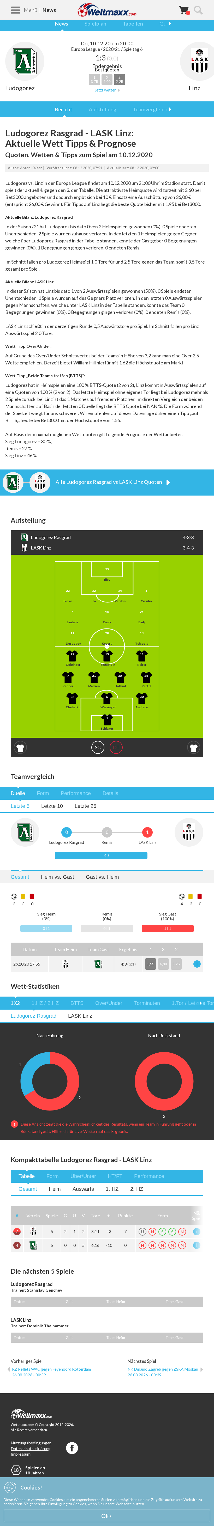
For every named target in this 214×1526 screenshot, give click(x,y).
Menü (30, 10)
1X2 (15, 1003)
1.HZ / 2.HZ (45, 1003)
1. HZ (112, 1189)
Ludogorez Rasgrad (33, 1016)
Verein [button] (33, 1215)
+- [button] (109, 1215)
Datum (19, 1301)
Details (110, 793)
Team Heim (115, 1301)
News (61, 23)
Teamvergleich (150, 109)
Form (43, 793)
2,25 (119, 79)
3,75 (94, 79)
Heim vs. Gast (57, 877)
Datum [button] (29, 949)
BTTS (77, 1003)
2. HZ (136, 1189)
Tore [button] (95, 1215)
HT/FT (115, 1176)
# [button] (17, 1215)
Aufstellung (102, 109)
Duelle (18, 793)
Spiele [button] (52, 1215)
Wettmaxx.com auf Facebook (72, 1448)
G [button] (65, 1215)
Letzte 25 (85, 806)
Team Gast (174, 1301)
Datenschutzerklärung (31, 1448)
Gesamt (20, 877)
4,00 (107, 79)
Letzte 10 (52, 806)
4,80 (163, 964)
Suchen (198, 10)
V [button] (83, 1215)
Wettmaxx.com (107, 10)
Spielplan (95, 23)
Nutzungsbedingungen (31, 1442)
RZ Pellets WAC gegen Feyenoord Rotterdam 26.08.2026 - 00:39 (51, 1372)
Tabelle (27, 1176)
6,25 (176, 964)
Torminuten (147, 1003)
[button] (65, 949)
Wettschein (184, 10)
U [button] (74, 1215)
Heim (55, 1189)
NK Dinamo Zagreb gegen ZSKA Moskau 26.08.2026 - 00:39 (163, 1372)
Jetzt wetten (105, 90)
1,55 (150, 964)
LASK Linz (80, 1016)
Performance (76, 793)
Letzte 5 (20, 806)
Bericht (63, 109)
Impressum (21, 1453)
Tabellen (133, 23)
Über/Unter (83, 1176)
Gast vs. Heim (102, 877)
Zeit (69, 1301)
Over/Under (108, 1003)
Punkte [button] (125, 1215)
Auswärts (83, 1189)
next (167, 23)
